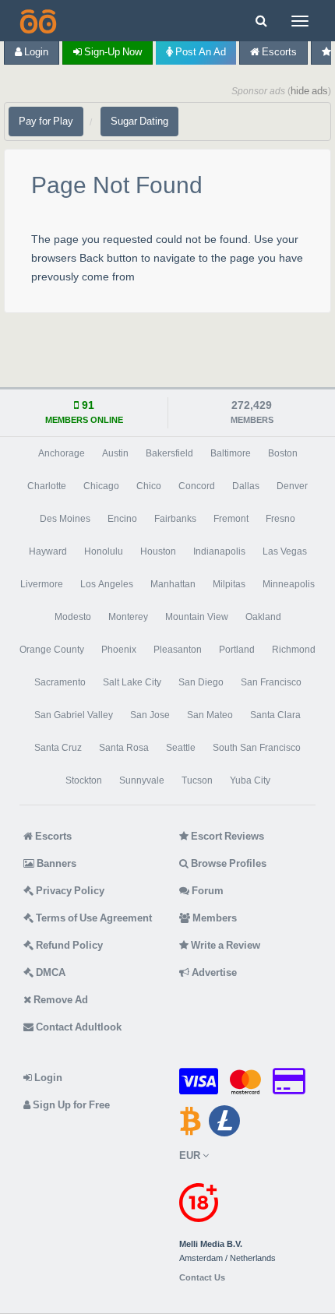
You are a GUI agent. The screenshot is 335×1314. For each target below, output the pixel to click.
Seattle (181, 747)
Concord (196, 486)
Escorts (278, 52)
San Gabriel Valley (73, 715)
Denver (292, 486)
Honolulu (103, 551)
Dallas (245, 486)
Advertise (213, 972)
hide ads (309, 91)
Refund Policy (68, 945)
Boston (283, 453)
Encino (122, 518)
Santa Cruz (58, 747)
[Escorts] (37, 20)
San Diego (201, 682)
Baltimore (230, 453)
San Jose (150, 715)
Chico (148, 486)
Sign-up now (112, 52)
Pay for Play (46, 121)
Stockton (83, 780)
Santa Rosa (124, 747)
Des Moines (65, 518)
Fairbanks (175, 518)
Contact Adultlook (78, 1027)
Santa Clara (275, 715)
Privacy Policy (69, 891)
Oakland (263, 617)
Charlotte (46, 486)
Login (35, 52)
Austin (115, 453)
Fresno (280, 518)
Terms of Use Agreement (93, 918)
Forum (206, 891)
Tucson (197, 780)
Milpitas (229, 584)
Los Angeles (106, 584)
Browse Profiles (227, 863)
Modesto (73, 617)
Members (213, 918)
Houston (158, 551)
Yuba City (250, 780)
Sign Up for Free (70, 1105)
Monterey (128, 617)
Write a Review (224, 945)
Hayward (48, 551)
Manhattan (173, 584)
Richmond (294, 649)
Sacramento (60, 682)
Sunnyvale (141, 780)
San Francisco (271, 682)
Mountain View (196, 617)
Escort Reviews (226, 836)
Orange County (51, 649)
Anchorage (61, 453)
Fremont (231, 518)
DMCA (49, 972)
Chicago (101, 486)
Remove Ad (59, 1000)
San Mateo (210, 715)
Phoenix (118, 649)
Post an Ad (199, 52)
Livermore (41, 584)
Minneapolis (289, 584)
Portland (237, 649)
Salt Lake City (132, 682)
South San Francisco (257, 747)
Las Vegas (285, 551)
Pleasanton (177, 649)
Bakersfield (169, 453)
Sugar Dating (139, 121)
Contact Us (202, 1277)
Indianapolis (219, 551)
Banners (55, 863)
